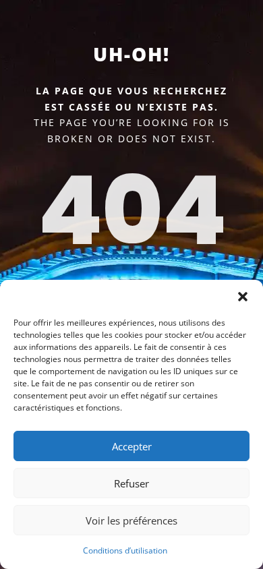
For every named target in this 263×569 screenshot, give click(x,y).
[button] (243, 296)
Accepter (132, 446)
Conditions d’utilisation (125, 550)
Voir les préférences (131, 520)
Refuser (131, 483)
